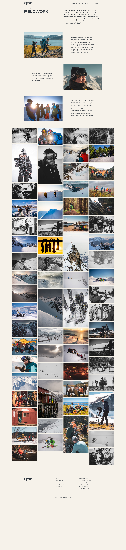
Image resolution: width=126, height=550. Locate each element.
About (82, 3)
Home (25, 8)
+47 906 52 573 (87, 480)
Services (78, 3)
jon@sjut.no (86, 488)
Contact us (96, 3)
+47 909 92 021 (87, 486)
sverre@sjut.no (86, 482)
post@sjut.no (59, 486)
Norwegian (88, 3)
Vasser (69, 497)
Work (73, 3)
